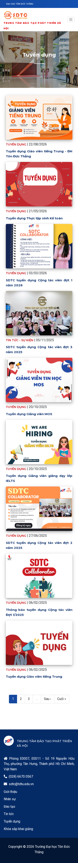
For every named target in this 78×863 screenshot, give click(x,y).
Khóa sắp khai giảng (18, 829)
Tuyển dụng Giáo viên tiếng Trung (34, 677)
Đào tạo (9, 807)
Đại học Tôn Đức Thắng (19, 4)
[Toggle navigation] (71, 19)
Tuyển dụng (12, 821)
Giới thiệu (10, 792)
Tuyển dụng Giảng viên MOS (29, 414)
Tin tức (9, 814)
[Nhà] (34, 15)
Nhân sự (10, 799)
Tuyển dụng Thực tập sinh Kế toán (34, 218)
